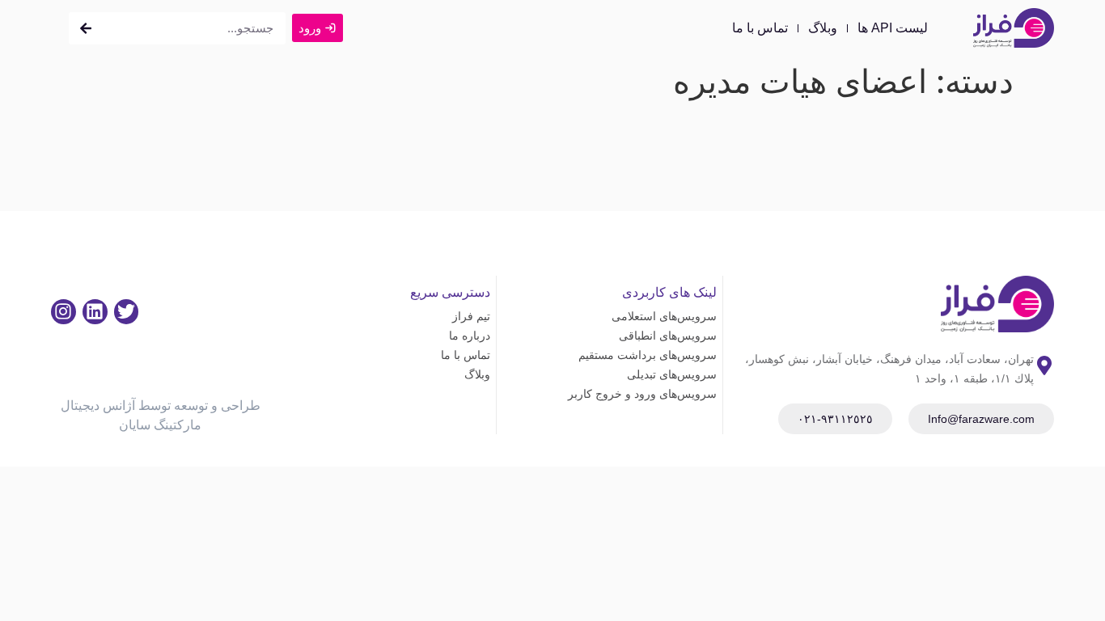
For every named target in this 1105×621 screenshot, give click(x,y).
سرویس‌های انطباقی (668, 335)
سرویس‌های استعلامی (664, 316)
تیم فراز (470, 316)
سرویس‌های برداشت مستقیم (647, 355)
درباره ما (469, 335)
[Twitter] (126, 311)
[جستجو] (86, 28)
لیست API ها (892, 28)
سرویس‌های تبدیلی (672, 374)
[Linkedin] (95, 311)
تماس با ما (760, 28)
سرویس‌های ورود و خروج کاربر (642, 393)
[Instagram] (63, 311)
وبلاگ (822, 28)
